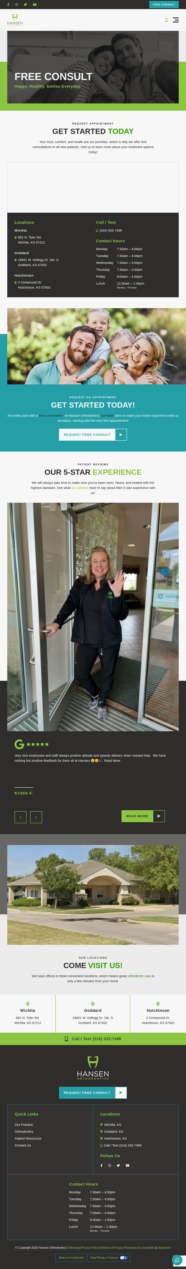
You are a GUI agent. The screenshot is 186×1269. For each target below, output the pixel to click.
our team (107, 415)
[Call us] (166, 20)
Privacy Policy (90, 1247)
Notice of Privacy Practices (119, 1247)
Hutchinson (158, 1010)
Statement (164, 1247)
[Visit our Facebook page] (8, 4)
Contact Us (23, 1145)
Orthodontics (24, 1131)
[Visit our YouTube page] (35, 4)
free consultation (51, 415)
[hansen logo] (15, 20)
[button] (176, 20)
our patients (79, 488)
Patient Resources (28, 1138)
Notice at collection (71, 1257)
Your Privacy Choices (104, 1257)
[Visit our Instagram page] (16, 4)
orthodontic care (139, 976)
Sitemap (73, 1247)
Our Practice (24, 1125)
